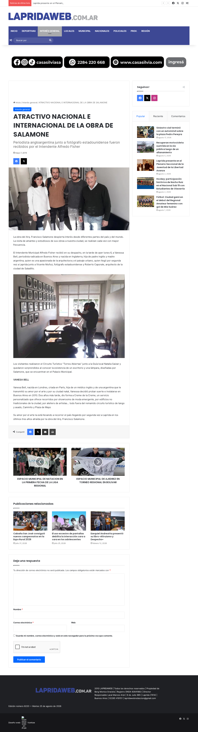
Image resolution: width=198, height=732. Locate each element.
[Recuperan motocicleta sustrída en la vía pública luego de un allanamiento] (145, 147)
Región (145, 31)
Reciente (158, 116)
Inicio (14, 31)
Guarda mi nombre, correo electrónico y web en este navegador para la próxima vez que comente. (64, 635)
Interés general (50, 31)
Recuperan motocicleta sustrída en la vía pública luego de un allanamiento (170, 147)
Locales (69, 31)
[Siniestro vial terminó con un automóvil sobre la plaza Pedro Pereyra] (145, 132)
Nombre (18, 609)
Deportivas (29, 31)
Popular (140, 116)
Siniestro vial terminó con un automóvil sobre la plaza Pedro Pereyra (169, 131)
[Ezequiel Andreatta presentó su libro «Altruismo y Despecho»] (108, 521)
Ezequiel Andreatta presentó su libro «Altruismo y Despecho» (107, 536)
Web (73, 622)
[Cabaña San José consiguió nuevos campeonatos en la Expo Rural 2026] (30, 521)
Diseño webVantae (22, 722)
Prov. (134, 31)
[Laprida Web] (53, 16)
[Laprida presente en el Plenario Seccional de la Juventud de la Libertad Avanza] (145, 165)
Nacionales (102, 31)
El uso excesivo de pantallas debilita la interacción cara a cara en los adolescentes (68, 536)
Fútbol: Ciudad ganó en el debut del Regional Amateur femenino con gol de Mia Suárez (169, 202)
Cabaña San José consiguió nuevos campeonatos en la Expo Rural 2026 (29, 536)
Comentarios (178, 116)
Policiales (120, 31)
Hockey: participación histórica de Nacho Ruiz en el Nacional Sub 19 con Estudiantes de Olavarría (170, 183)
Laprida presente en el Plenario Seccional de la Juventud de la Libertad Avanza (71, 3)
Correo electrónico (23, 622)
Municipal (85, 31)
